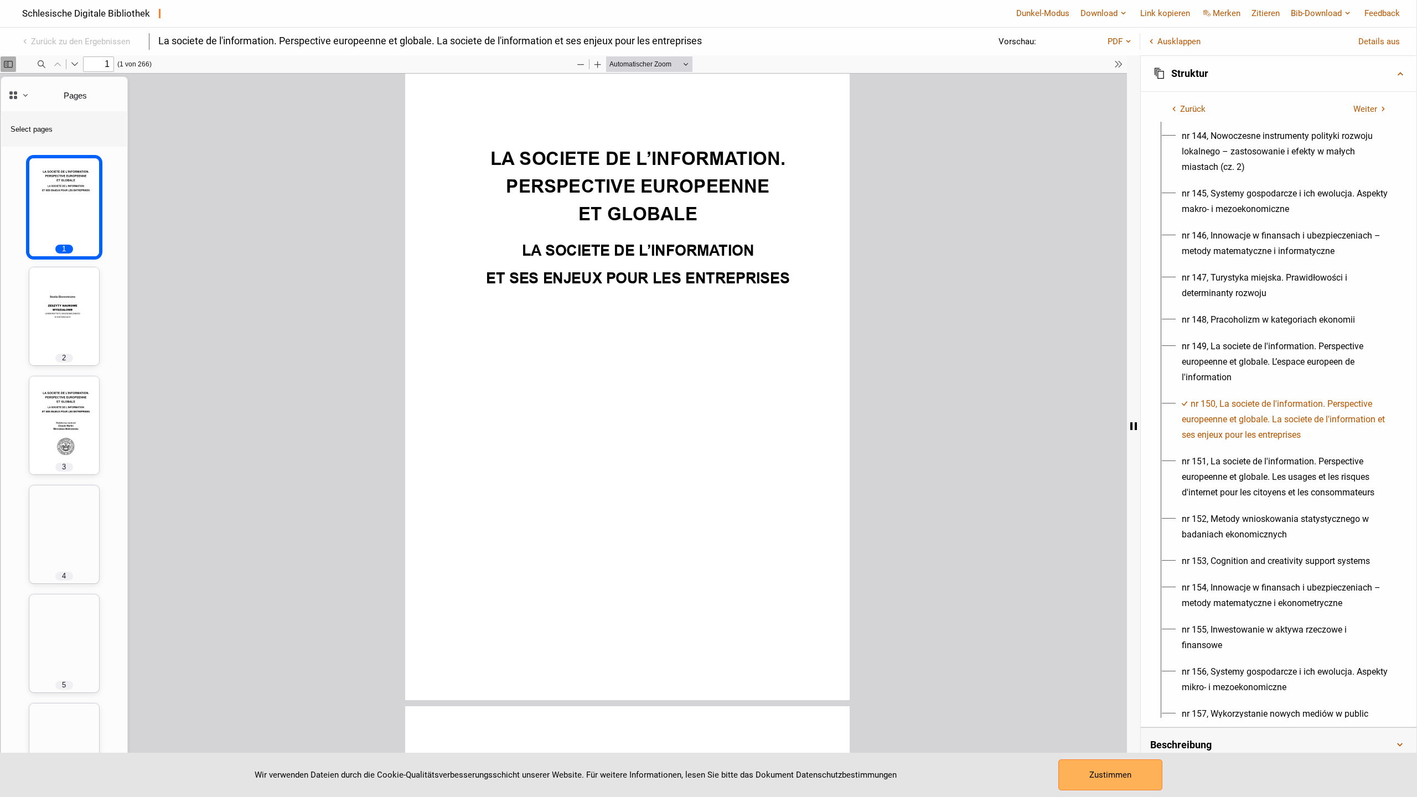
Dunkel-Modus (1042, 13)
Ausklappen (1179, 41)
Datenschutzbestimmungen (846, 775)
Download (1099, 13)
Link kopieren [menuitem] (1165, 13)
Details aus (1379, 41)
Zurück (1193, 109)
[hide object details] (1133, 426)
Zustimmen (1110, 775)
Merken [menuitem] (1226, 13)
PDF (1115, 41)
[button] (1278, 73)
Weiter (1365, 109)
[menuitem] (1285, 151)
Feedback (1382, 13)
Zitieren (1265, 13)
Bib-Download (1316, 13)
